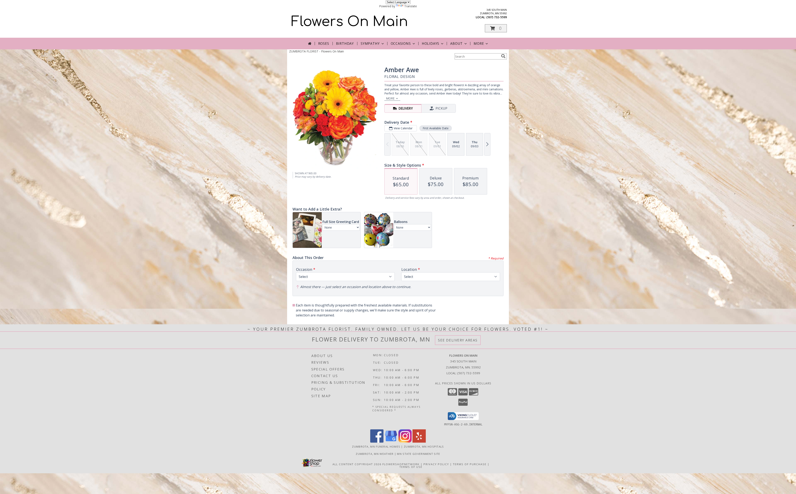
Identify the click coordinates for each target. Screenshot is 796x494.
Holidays (430, 43)
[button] (496, 28)
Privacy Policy (436, 464)
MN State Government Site (418, 454)
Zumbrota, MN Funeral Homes (376, 446)
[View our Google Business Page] (391, 441)
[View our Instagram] (405, 441)
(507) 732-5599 (496, 17)
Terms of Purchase (470, 464)
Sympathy (370, 43)
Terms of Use (410, 467)
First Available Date (436, 128)
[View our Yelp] (419, 441)
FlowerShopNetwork (401, 464)
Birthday (345, 43)
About (456, 43)
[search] (503, 56)
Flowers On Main (349, 21)
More (479, 43)
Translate (410, 6)
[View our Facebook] (376, 441)
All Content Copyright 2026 (356, 464)
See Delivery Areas (458, 340)
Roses (323, 43)
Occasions (401, 43)
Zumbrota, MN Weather (374, 454)
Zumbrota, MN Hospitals (424, 446)
